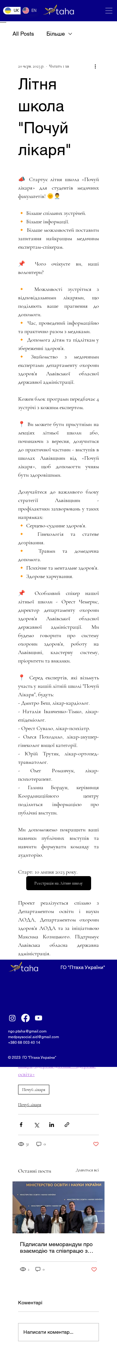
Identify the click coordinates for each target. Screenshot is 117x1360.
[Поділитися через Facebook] (21, 1125)
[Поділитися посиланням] (67, 1125)
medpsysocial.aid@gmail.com (33, 1037)
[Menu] (109, 10)
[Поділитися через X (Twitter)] (36, 1125)
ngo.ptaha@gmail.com (27, 1031)
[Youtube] (38, 1018)
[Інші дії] (95, 66)
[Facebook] (25, 1018)
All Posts (23, 33)
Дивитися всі (87, 1170)
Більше (55, 33)
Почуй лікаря (33, 1089)
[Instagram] (12, 1018)
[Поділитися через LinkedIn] (52, 1125)
